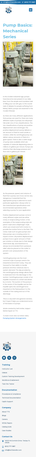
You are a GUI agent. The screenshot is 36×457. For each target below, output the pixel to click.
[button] (30, 9)
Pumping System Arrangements (14, 318)
